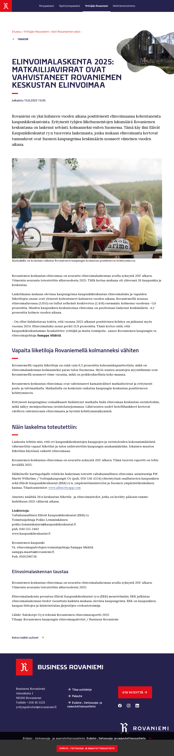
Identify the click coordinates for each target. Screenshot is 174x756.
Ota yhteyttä (135, 692)
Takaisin (23, 39)
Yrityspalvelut (46, 6)
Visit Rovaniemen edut (65, 31)
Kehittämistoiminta (124, 6)
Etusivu (16, 31)
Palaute (74, 696)
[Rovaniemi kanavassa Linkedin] (137, 706)
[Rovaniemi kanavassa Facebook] (120, 706)
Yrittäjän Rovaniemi (96, 6)
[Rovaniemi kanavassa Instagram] (128, 706)
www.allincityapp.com (64, 488)
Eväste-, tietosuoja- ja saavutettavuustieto (84, 704)
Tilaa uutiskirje (79, 689)
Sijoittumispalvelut (69, 6)
